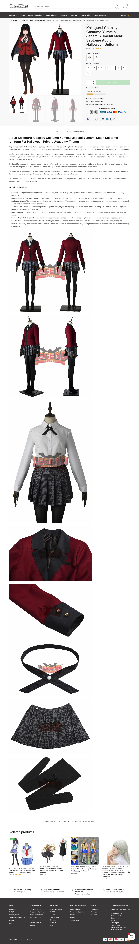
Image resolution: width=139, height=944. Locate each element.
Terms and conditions (17, 918)
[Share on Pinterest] (99, 119)
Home (12, 20)
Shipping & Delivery (37, 912)
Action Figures (75, 909)
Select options (23, 883)
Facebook (94, 909)
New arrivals (54, 917)
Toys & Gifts (74, 920)
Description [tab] (59, 131)
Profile (117, 8)
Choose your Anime (21, 20)
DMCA (11, 912)
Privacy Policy (14, 915)
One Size (101, 68)
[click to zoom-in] (45, 59)
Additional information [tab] (75, 131)
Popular (53, 914)
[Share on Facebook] (92, 119)
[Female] (89, 58)
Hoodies (73, 918)
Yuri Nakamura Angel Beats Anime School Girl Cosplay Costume (22, 871)
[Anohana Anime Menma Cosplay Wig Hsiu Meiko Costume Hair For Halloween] (116, 851)
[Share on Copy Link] (114, 119)
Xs (118, 68)
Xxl (124, 68)
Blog (51, 926)
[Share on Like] (88, 119)
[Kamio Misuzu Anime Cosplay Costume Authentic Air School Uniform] (54, 850)
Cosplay (74, 821)
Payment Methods (36, 915)
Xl (113, 68)
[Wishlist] (34, 840)
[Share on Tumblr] (110, 119)
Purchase (126, 8)
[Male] (96, 58)
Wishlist (53, 923)
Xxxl (88, 73)
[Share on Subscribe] (107, 119)
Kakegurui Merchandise (37, 20)
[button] (78, 59)
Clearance (54, 920)
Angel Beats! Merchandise (18, 868)
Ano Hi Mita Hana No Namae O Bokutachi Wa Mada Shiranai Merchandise (115, 868)
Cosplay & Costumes (77, 912)
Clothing (73, 915)
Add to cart (112, 82)
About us (12, 909)
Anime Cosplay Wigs (109, 867)
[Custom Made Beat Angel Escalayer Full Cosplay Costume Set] (85, 851)
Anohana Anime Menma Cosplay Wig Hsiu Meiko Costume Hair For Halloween (116, 874)
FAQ (10, 923)
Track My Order (35, 909)
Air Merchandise (46, 866)
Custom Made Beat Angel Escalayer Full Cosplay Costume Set (84, 870)
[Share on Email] (103, 119)
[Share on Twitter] (95, 119)
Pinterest (94, 912)
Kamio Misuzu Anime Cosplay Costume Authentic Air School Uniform (51, 870)
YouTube (94, 915)
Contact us (13, 920)
